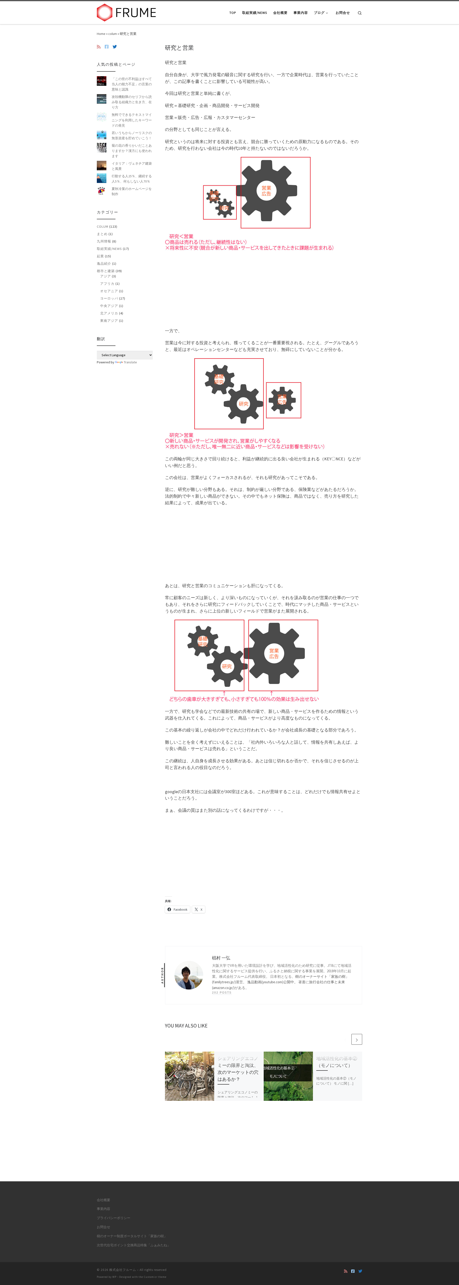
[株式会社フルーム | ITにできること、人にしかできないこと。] (127, 11)
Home (101, 34)
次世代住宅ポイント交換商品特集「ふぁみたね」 (133, 1245)
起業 (100, 256)
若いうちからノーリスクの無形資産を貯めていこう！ (132, 135)
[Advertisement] (263, 288)
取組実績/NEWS (109, 249)
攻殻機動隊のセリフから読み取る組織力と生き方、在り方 (132, 102)
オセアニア (109, 291)
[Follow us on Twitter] (115, 46)
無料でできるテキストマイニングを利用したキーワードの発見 (132, 120)
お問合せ (103, 1227)
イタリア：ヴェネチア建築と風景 (132, 166)
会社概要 (103, 1200)
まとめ (102, 234)
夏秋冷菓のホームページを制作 (132, 191)
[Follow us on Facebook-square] (107, 46)
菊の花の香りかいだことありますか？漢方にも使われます (132, 150)
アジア (105, 276)
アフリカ (107, 283)
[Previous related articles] (345, 1039)
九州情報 (104, 241)
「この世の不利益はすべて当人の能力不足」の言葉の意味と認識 (132, 84)
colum (112, 34)
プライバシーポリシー (113, 1218)
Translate (130, 362)
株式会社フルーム (122, 1270)
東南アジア (109, 320)
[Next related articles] (356, 1039)
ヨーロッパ (109, 298)
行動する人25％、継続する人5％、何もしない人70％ (132, 178)
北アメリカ (109, 313)
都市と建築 (106, 271)
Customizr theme (155, 1277)
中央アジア (109, 306)
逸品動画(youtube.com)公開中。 (272, 982)
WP (114, 1277)
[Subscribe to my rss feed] (99, 46)
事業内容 (103, 1209)
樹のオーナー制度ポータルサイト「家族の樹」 (132, 1236)
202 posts (222, 992)
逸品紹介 (104, 263)
